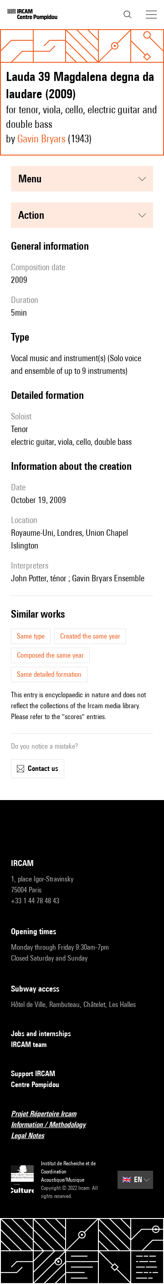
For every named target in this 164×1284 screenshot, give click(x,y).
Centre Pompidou (35, 1084)
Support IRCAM (33, 1073)
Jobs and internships (41, 1033)
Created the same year (90, 636)
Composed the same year (50, 655)
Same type (31, 636)
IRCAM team (28, 1044)
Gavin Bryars (41, 138)
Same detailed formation (49, 674)
